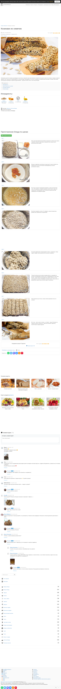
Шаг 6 (3, 272)
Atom (4, 678)
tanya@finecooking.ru (7, 669)
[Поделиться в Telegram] (11, 353)
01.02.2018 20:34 (21, 553)
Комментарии (5, 88)
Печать (18, 350)
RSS (4, 680)
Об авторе (28, 4)
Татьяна (5, 35)
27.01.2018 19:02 (17, 540)
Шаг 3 (3, 185)
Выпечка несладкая (31, 610)
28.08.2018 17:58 (11, 495)
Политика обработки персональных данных (42, 678)
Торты (31, 616)
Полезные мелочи (31, 642)
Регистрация (56, 4)
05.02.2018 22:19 (17, 528)
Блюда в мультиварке (31, 625)
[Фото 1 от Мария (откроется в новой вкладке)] (6, 457)
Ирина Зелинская (7, 534)
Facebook (5, 673)
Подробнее (51, 1)
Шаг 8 (3, 319)
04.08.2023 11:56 (10, 447)
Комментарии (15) (31, 345)
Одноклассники (6, 677)
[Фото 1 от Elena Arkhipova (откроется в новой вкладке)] (8, 523)
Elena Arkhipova (7, 514)
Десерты (5, 25)
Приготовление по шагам (8, 86)
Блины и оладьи (31, 637)
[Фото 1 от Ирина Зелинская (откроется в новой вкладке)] (12, 562)
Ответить (5, 452)
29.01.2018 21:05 (14, 514)
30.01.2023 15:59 (17, 471)
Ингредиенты (40, 4)
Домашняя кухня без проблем (7, 681)
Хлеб (31, 631)
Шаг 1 (3, 138)
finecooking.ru (7, 4)
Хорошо (57, 1)
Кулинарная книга (47, 4)
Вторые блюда (31, 589)
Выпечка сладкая (31, 607)
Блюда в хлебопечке (31, 628)
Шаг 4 (3, 208)
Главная (2, 25)
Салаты (31, 595)
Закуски (31, 592)
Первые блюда (31, 586)
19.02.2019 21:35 (17, 489)
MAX (4, 671)
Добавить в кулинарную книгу (9, 350)
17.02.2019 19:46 (14, 482)
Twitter (4, 674)
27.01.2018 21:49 (21, 547)
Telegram (5, 670)
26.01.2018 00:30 (15, 534)
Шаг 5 (3, 249)
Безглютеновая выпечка (31, 613)
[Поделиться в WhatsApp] (8, 353)
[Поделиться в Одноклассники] (19, 353)
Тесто (31, 634)
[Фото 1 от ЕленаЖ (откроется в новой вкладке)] (9, 502)
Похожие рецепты (6, 87)
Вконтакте (5, 676)
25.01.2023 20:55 (9, 462)
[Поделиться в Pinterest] (22, 353)
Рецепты (36, 4)
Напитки (31, 601)
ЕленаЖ (5, 495)
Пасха (31, 619)
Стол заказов (6, 578)
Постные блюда (14, 108)
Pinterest (4, 675)
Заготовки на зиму (31, 622)
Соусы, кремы (31, 598)
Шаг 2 (3, 161)
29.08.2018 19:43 (17, 508)
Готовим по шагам (7, 135)
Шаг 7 (3, 296)
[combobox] (7, 575)
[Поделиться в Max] (14, 353)
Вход (52, 4)
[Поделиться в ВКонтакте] (16, 353)
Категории (6, 581)
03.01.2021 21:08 (9, 476)
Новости (32, 4)
